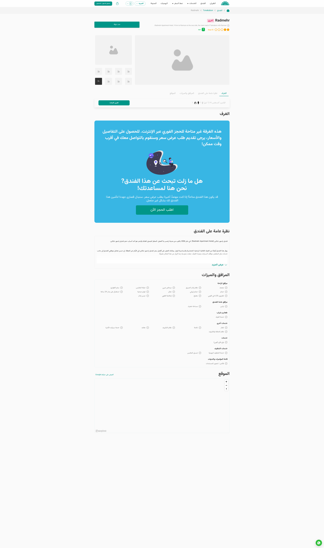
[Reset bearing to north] (226, 389)
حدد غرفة (117, 24)
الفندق (219, 10)
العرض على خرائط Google (104, 374)
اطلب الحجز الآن (162, 210)
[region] (162, 406)
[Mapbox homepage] (100, 430)
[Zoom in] (226, 381)
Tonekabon (208, 10)
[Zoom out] (226, 385)
